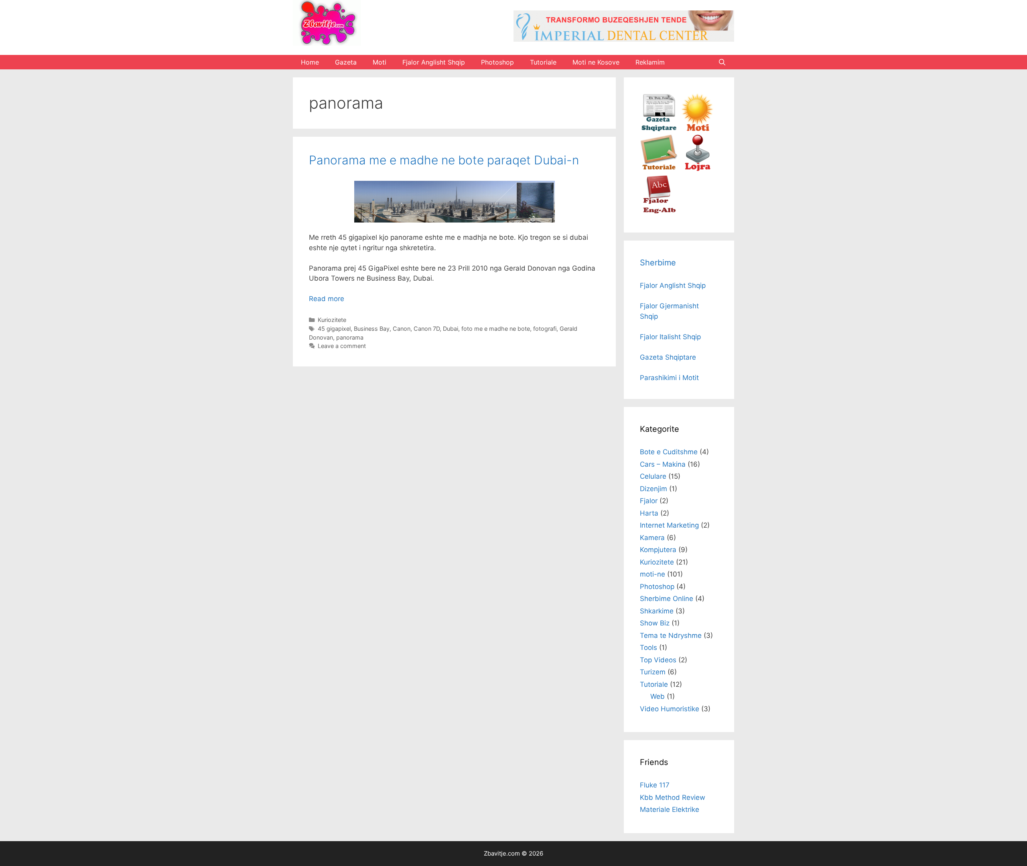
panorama (349, 337)
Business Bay (372, 328)
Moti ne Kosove (595, 62)
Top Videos (658, 660)
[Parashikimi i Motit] (697, 129)
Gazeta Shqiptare (668, 357)
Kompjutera (658, 550)
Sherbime (658, 262)
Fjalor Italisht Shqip (670, 337)
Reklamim (650, 62)
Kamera (652, 538)
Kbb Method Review (672, 797)
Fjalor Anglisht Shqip (433, 62)
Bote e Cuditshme (669, 452)
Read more (326, 299)
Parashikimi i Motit (669, 378)
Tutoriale (543, 62)
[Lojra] (697, 170)
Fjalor (649, 501)
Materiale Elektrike (669, 809)
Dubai (450, 328)
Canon (401, 328)
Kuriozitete (332, 319)
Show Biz (655, 623)
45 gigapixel (334, 328)
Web (657, 696)
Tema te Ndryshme (671, 635)
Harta (649, 513)
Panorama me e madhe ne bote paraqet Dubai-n (444, 160)
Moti (379, 62)
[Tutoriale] (659, 170)
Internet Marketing (669, 525)
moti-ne (652, 574)
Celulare (653, 476)
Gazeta (346, 62)
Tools (648, 647)
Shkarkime (657, 611)
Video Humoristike (669, 709)
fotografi (544, 328)
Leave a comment (342, 345)
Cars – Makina (663, 464)
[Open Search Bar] (722, 62)
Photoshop (497, 62)
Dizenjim (653, 489)
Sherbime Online (666, 599)
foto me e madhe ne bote (495, 328)
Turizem (653, 672)
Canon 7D (427, 328)
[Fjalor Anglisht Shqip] (659, 211)
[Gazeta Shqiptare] (659, 129)
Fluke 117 (655, 785)
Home (310, 62)
